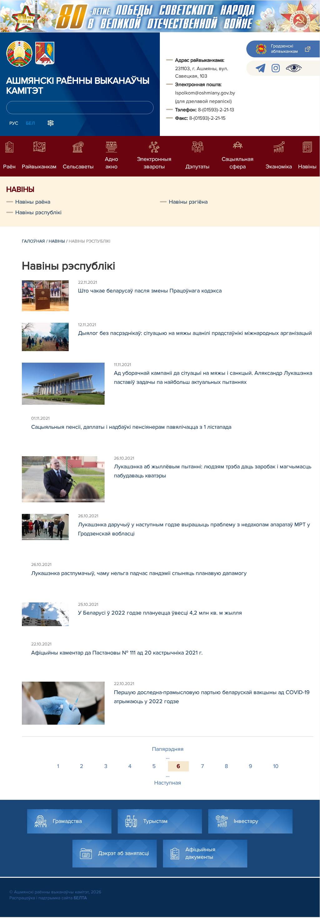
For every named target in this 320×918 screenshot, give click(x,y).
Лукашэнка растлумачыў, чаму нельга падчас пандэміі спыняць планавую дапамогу (139, 573)
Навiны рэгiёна (188, 201)
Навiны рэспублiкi (38, 212)
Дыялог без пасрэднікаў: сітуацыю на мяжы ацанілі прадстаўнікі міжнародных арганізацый (195, 333)
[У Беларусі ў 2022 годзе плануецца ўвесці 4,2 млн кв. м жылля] (50, 616)
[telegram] (260, 68)
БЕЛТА (80, 898)
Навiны (57, 241)
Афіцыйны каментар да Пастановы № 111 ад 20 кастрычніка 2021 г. (117, 652)
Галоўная (33, 241)
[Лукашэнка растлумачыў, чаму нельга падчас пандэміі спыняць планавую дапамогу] (26, 577)
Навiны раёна (32, 201)
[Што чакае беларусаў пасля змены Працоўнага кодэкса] (50, 295)
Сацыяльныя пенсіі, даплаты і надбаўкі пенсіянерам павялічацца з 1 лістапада (131, 426)
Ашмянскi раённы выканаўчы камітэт (78, 86)
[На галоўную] (19, 54)
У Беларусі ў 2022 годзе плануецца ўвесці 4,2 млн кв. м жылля (160, 612)
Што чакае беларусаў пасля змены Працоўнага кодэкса (150, 290)
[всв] (294, 68)
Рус (13, 123)
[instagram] (276, 68)
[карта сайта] (50, 122)
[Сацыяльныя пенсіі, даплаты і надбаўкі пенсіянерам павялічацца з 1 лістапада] (26, 430)
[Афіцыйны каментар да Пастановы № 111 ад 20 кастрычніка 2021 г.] (26, 656)
